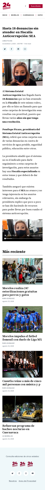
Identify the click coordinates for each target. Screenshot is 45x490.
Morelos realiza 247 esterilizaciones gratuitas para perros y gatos (19, 291)
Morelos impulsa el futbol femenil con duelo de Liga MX (22, 338)
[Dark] (26, 6)
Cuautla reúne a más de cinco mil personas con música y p (21, 382)
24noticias (7, 41)
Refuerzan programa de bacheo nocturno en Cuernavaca (18, 429)
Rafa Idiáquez (8, 298)
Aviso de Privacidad (27, 481)
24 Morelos (7, 436)
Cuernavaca (28, 15)
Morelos (15, 15)
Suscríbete (36, 6)
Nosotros (13, 481)
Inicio (4, 15)
